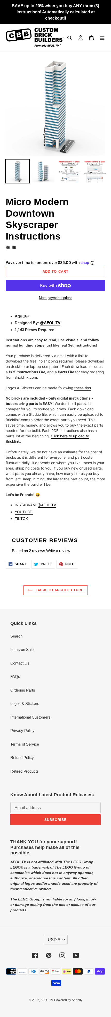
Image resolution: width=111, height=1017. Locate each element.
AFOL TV (47, 1000)
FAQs (15, 676)
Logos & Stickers (24, 703)
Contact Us (19, 663)
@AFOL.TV (47, 505)
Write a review (58, 551)
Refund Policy (22, 757)
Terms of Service (24, 744)
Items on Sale (22, 649)
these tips (82, 388)
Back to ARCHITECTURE (59, 590)
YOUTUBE (24, 512)
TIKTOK (21, 518)
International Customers (30, 717)
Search (16, 636)
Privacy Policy (22, 730)
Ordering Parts (22, 690)
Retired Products (24, 771)
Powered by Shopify (68, 1000)
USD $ (54, 940)
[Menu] (102, 37)
